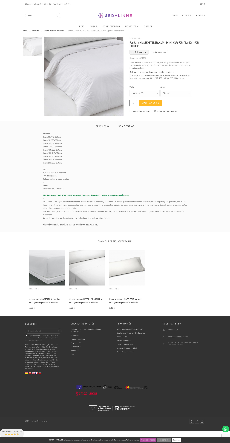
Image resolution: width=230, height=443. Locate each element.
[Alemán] (39, 374)
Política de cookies (124, 341)
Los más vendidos (78, 339)
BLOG (202, 4)
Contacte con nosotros (125, 352)
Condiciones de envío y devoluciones (131, 333)
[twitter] (197, 421)
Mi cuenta (75, 350)
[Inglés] (33, 374)
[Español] (27, 374)
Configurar (176, 440)
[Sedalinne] (115, 16)
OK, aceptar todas (148, 440)
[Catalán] (30, 374)
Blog (72, 354)
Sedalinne (135, 38)
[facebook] (192, 421)
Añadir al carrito (150, 103)
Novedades (75, 335)
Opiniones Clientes (12, 431)
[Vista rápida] (126, 267)
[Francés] (36, 374)
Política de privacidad (125, 344)
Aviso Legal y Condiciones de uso (129, 329)
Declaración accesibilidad (127, 348)
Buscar (58, 15)
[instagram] (202, 421)
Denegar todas (163, 440)
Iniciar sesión (76, 347)
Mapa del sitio (76, 343)
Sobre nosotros (122, 337)
